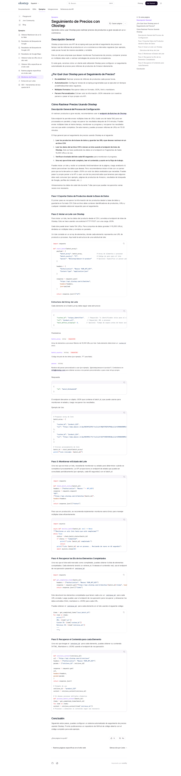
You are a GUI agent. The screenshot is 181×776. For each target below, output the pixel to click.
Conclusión (141, 69)
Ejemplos (42, 9)
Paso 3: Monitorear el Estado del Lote (151, 54)
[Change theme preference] (161, 3)
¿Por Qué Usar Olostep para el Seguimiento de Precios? (148, 25)
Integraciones (53, 9)
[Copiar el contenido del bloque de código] (123, 243)
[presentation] (89, 269)
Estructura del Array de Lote (149, 50)
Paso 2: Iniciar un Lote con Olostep (150, 47)
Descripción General (144, 20)
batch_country (56, 352)
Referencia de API (67, 9)
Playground (27, 16)
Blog (24, 25)
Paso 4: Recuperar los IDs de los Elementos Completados (149, 58)
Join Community (28, 20)
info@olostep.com (58, 370)
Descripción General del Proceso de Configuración (151, 36)
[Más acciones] (125, 23)
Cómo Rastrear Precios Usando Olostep (148, 30)
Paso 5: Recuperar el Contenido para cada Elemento (151, 64)
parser (53, 363)
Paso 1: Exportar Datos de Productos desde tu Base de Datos (151, 42)
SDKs (34, 9)
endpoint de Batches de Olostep (113, 113)
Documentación (24, 9)
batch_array (56, 339)
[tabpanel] (89, 320)
